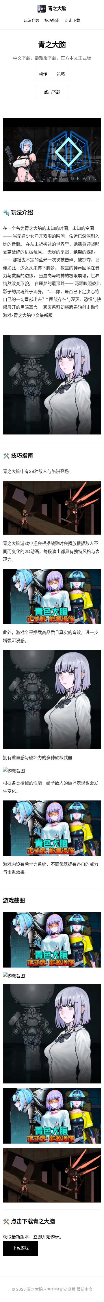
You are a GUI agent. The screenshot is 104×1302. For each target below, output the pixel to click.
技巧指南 (52, 20)
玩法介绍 (31, 20)
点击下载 (72, 20)
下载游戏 (20, 1247)
